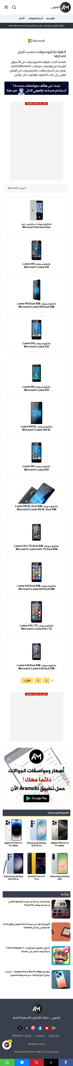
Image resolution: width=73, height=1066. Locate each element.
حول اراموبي (54, 1035)
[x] (20, 1028)
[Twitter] (51, 1062)
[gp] (53, 1028)
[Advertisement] (36, 142)
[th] (27, 1028)
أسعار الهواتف (35, 18)
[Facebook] (65, 1062)
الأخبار (22, 18)
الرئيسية (50, 18)
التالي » (27, 680)
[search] (13, 7)
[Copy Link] (36, 1062)
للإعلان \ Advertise (21, 1035)
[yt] (47, 1028)
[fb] (40, 1028)
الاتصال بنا (39, 1035)
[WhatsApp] (7, 1062)
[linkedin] (22, 1062)
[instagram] (33, 1028)
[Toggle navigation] (6, 7)
